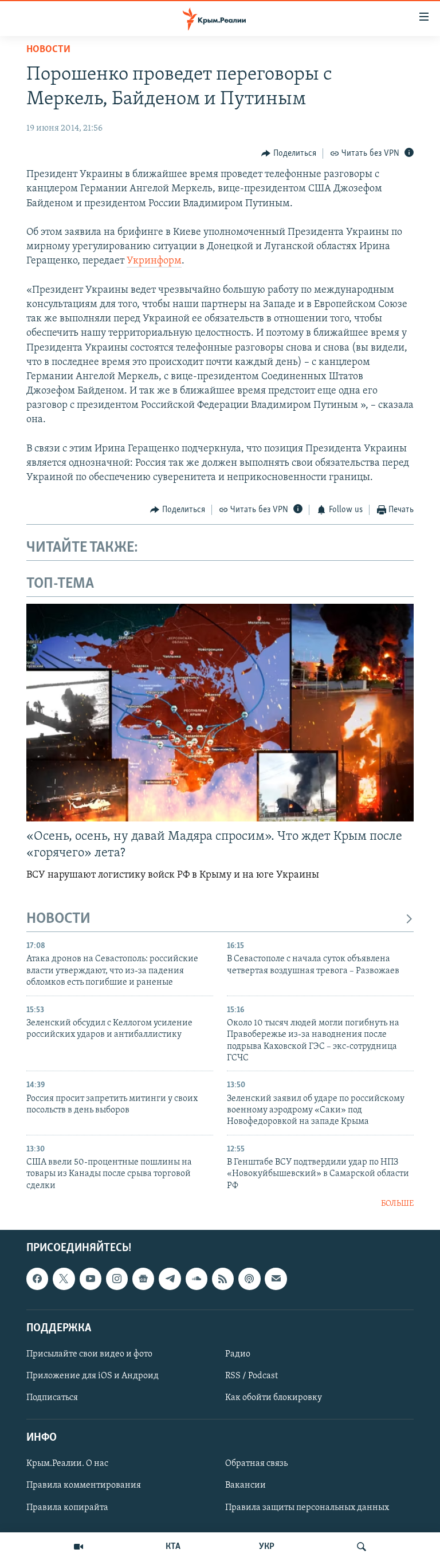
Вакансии (245, 1485)
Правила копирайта (67, 1507)
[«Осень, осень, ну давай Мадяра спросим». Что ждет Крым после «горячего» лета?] (220, 712)
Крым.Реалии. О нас (67, 1463)
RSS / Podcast (251, 1376)
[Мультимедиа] (78, 1546)
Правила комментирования (83, 1485)
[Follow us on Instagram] (117, 1278)
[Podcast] (249, 1278)
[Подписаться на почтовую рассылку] (275, 1278)
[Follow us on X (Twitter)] (63, 1278)
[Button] (288, 153)
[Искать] (361, 1546)
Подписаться (52, 1397)
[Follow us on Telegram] (169, 1278)
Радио (237, 1354)
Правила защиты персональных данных (307, 1507)
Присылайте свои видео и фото (89, 1354)
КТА (173, 1546)
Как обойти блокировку (273, 1397)
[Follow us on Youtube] (90, 1278)
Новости (48, 50)
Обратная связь (256, 1463)
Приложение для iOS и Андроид (92, 1376)
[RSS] (223, 1278)
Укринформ (154, 261)
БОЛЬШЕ (397, 1204)
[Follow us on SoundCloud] (196, 1278)
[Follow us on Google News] (143, 1278)
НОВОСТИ (58, 919)
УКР (266, 1546)
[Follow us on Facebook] (37, 1278)
